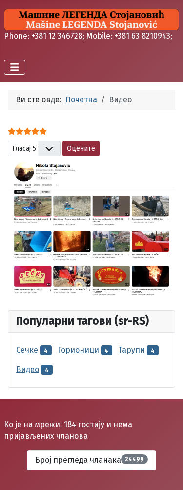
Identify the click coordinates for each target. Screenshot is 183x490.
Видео (27, 369)
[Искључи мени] (14, 67)
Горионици (78, 349)
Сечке (27, 349)
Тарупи (131, 349)
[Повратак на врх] (166, 472)
